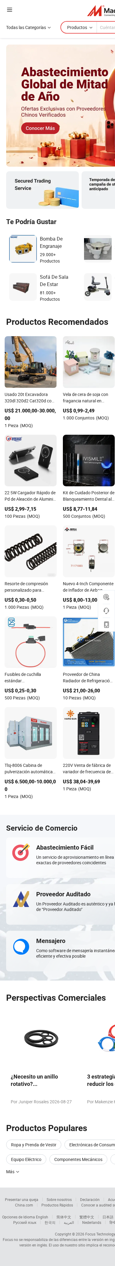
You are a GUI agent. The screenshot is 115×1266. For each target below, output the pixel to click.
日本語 (107, 1216)
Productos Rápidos (57, 1205)
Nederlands (91, 1222)
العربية (69, 1222)
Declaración (90, 1199)
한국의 (50, 1222)
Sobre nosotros (59, 1199)
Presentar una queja (21, 1199)
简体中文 (63, 1216)
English (42, 1216)
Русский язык (24, 1222)
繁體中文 (86, 1216)
